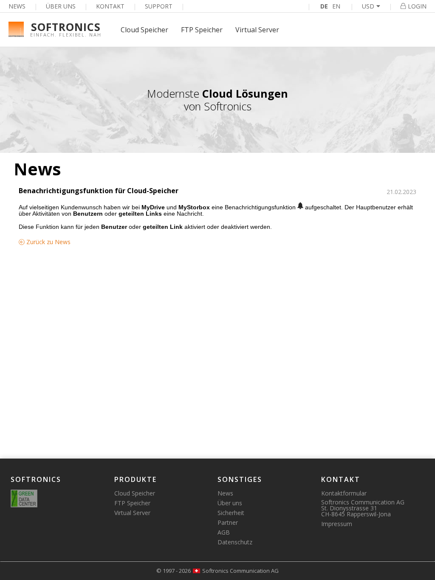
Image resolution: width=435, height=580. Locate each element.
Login (417, 6)
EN (336, 6)
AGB (224, 532)
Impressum (336, 524)
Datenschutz (235, 542)
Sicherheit (231, 513)
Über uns (61, 6)
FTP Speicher (202, 29)
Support (158, 6)
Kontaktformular (344, 493)
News (16, 6)
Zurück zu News (48, 242)
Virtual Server (257, 29)
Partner (228, 522)
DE (324, 6)
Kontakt (110, 6)
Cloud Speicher (144, 29)
